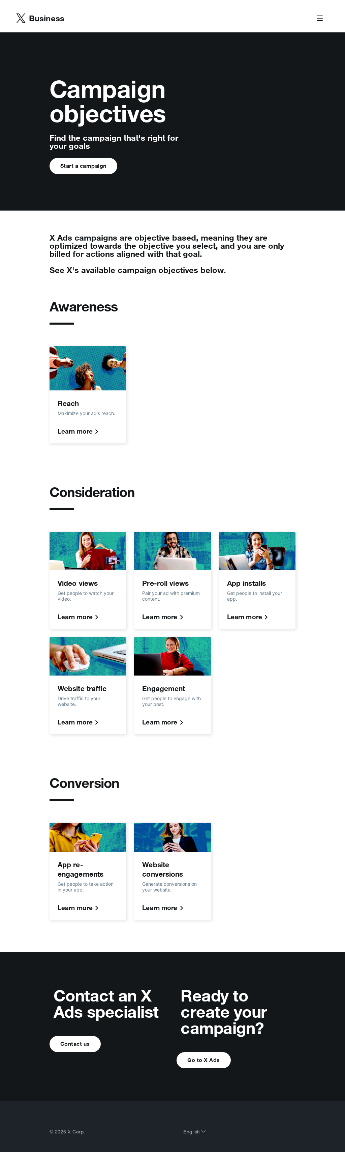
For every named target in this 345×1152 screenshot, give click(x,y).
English (192, 1132)
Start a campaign (83, 165)
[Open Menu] (320, 19)
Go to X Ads (203, 1060)
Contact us (75, 1043)
